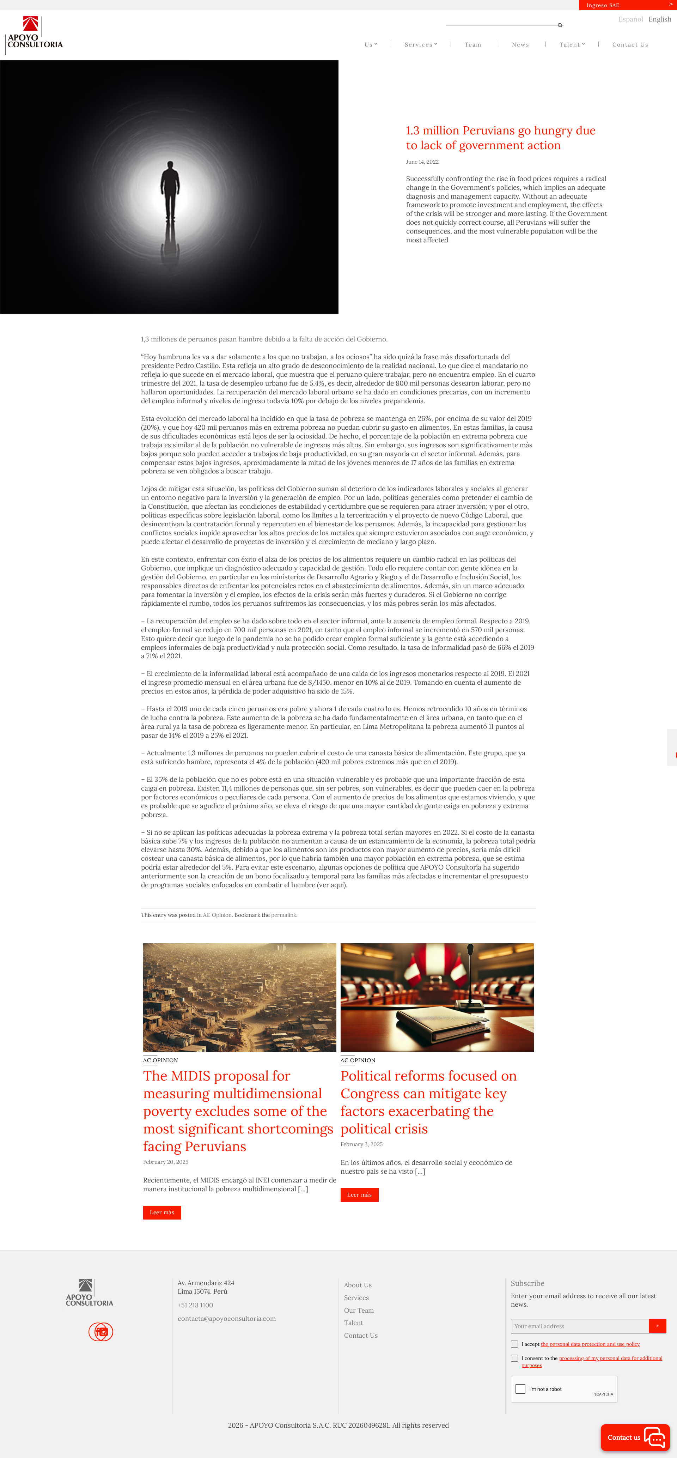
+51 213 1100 (195, 1305)
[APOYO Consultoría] (40, 35)
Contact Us (361, 1335)
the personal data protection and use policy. (590, 1344)
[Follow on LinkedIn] (103, 1332)
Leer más (162, 1212)
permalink (283, 915)
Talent (353, 1323)
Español (630, 19)
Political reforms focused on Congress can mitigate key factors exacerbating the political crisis (429, 1102)
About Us (358, 1285)
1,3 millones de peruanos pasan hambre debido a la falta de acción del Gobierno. (264, 339)
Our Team (359, 1310)
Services (356, 1298)
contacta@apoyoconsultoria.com (227, 1318)
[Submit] (557, 25)
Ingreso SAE (603, 5)
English (660, 19)
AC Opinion (217, 915)
